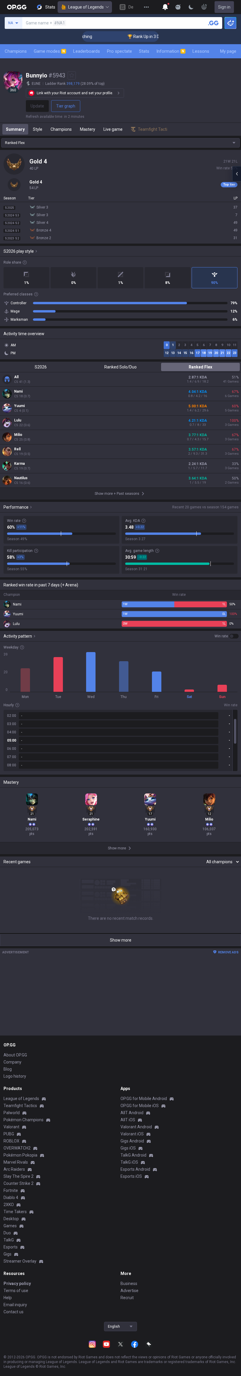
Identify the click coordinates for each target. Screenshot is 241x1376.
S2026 (41, 367)
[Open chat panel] (236, 173)
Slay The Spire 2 (19, 1176)
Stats (144, 51)
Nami (18, 391)
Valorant (11, 1126)
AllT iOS (127, 1119)
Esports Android (135, 1169)
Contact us (14, 1311)
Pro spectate (119, 51)
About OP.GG (15, 1055)
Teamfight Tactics (20, 1105)
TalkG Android (133, 1155)
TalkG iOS (129, 1162)
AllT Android (131, 1112)
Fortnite (11, 1190)
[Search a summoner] (213, 23)
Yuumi (19, 406)
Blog (8, 1069)
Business (128, 1283)
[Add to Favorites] (72, 75)
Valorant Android (136, 1126)
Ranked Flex (200, 367)
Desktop (11, 1218)
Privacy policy (17, 1283)
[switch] (227, 636)
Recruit (127, 1297)
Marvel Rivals (16, 1162)
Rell (17, 449)
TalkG (9, 1240)
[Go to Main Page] (17, 7)
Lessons (201, 51)
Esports (11, 1247)
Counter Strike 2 (19, 1183)
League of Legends (86, 7)
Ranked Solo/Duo (120, 367)
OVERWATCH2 (17, 1148)
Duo (7, 1233)
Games (10, 1225)
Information (170, 51)
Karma (19, 464)
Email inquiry (15, 1304)
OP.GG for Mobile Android (143, 1098)
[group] (120, 740)
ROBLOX (11, 1141)
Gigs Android (132, 1141)
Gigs (7, 1254)
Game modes (49, 51)
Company (12, 1062)
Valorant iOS (132, 1134)
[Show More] (165, 7)
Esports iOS (131, 1176)
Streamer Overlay (20, 1261)
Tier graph (65, 106)
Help (8, 1297)
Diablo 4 (11, 1197)
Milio (18, 435)
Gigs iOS (128, 1148)
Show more (120, 940)
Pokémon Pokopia (20, 1155)
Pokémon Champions (23, 1119)
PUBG (9, 1134)
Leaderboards (86, 51)
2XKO (9, 1204)
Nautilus (21, 478)
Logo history (15, 1076)
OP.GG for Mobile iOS (139, 1105)
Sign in (224, 7)
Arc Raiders (14, 1169)
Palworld (12, 1112)
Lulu (17, 420)
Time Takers (15, 1211)
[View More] (146, 7)
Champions (16, 51)
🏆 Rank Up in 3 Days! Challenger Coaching (155, 36)
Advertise (129, 1290)
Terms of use (16, 1290)
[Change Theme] (191, 7)
